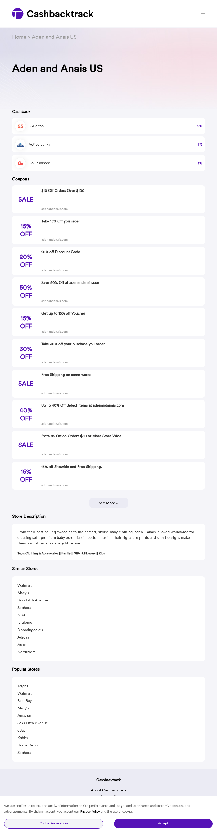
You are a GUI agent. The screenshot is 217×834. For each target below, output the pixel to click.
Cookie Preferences (54, 824)
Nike (21, 615)
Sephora (24, 607)
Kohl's (22, 737)
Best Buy (24, 700)
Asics (21, 644)
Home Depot (28, 745)
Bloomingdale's (30, 629)
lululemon (25, 622)
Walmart (24, 585)
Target (22, 685)
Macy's (23, 592)
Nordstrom (26, 652)
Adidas (23, 637)
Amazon (24, 715)
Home (19, 36)
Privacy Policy (90, 812)
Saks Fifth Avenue (32, 600)
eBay (21, 730)
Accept (163, 824)
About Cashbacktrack (108, 790)
